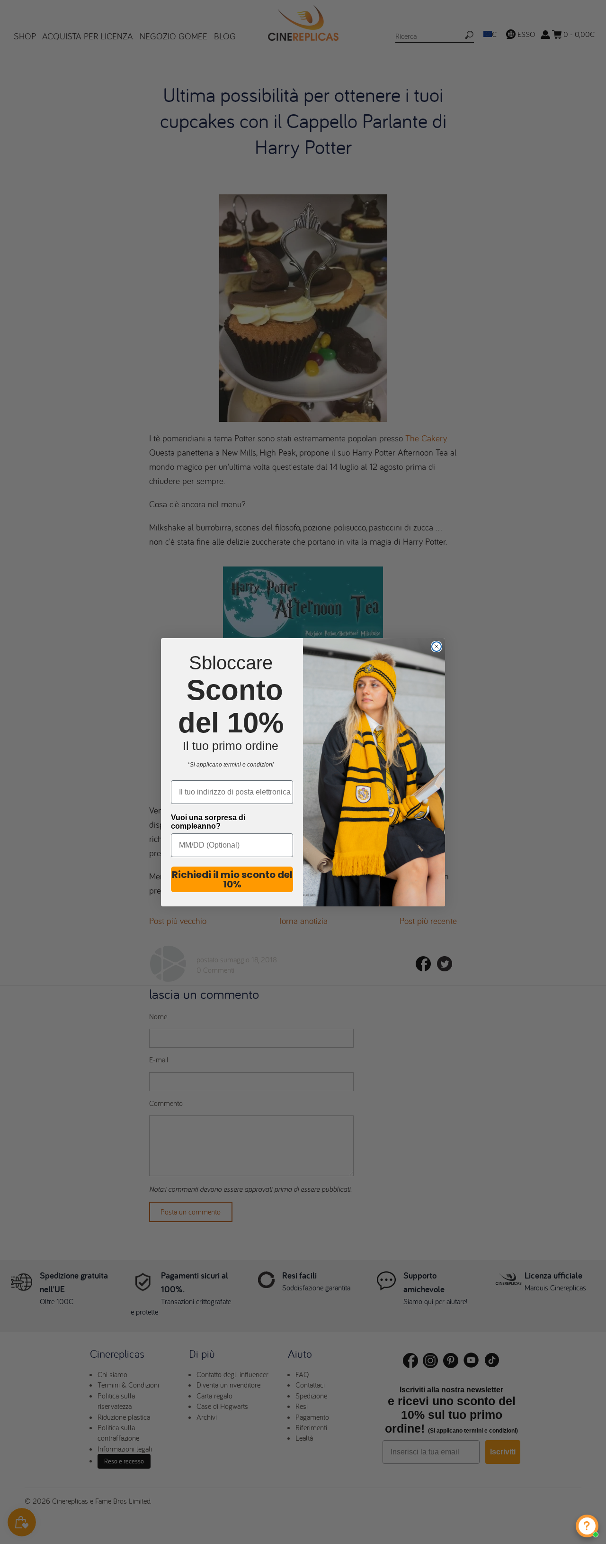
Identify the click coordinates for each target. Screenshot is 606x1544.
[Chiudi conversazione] (436, 646)
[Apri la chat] (587, 1526)
